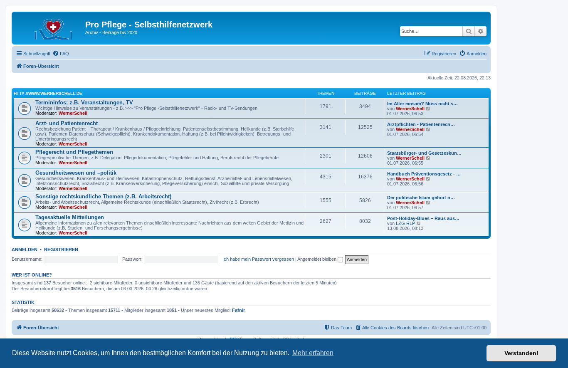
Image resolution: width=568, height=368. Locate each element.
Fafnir (238, 310)
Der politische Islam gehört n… (421, 197)
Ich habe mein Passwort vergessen (258, 259)
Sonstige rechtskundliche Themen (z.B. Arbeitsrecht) (103, 196)
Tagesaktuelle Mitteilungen (69, 217)
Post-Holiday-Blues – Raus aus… (423, 218)
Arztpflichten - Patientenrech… (421, 124)
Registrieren (61, 249)
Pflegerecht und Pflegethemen (74, 152)
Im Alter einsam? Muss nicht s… (422, 103)
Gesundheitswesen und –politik (75, 173)
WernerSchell (73, 113)
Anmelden (24, 249)
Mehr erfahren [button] (312, 352)
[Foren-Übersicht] (49, 27)
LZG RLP (405, 223)
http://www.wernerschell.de (48, 93)
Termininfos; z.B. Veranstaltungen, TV (84, 102)
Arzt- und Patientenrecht (66, 123)
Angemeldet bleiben (317, 259)
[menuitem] (60, 54)
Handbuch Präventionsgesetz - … (424, 173)
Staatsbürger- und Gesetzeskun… (424, 153)
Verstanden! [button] (521, 353)
